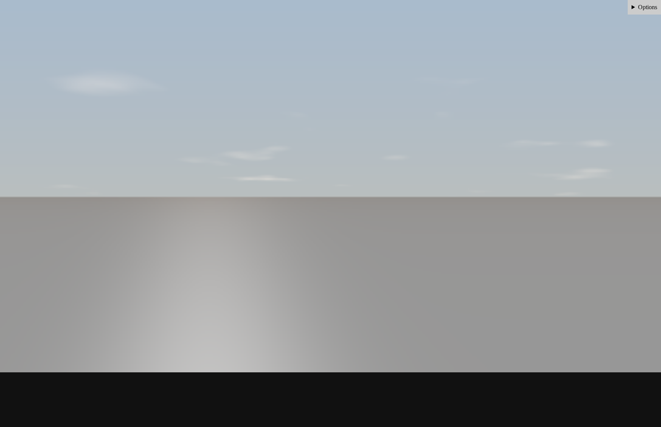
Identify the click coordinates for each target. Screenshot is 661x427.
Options (647, 7)
